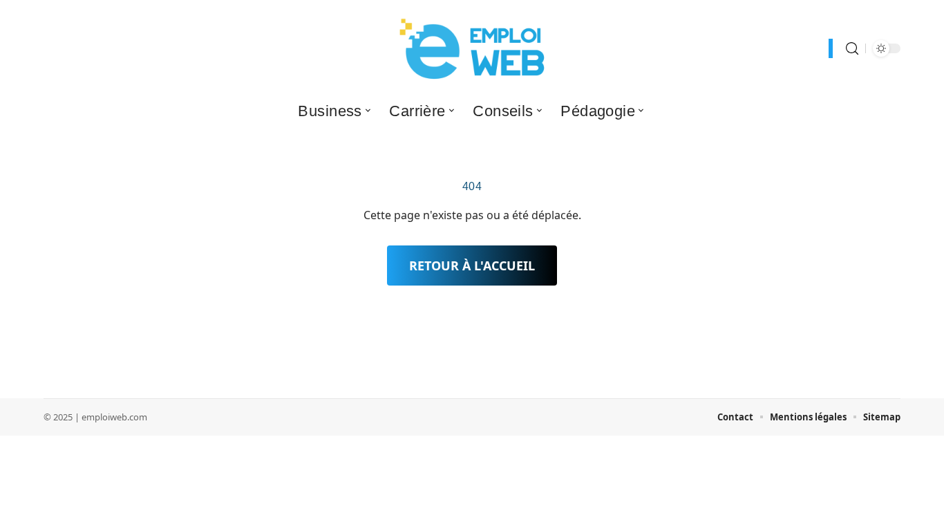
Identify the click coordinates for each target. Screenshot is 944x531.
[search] (852, 48)
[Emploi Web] (472, 48)
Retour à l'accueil (472, 265)
